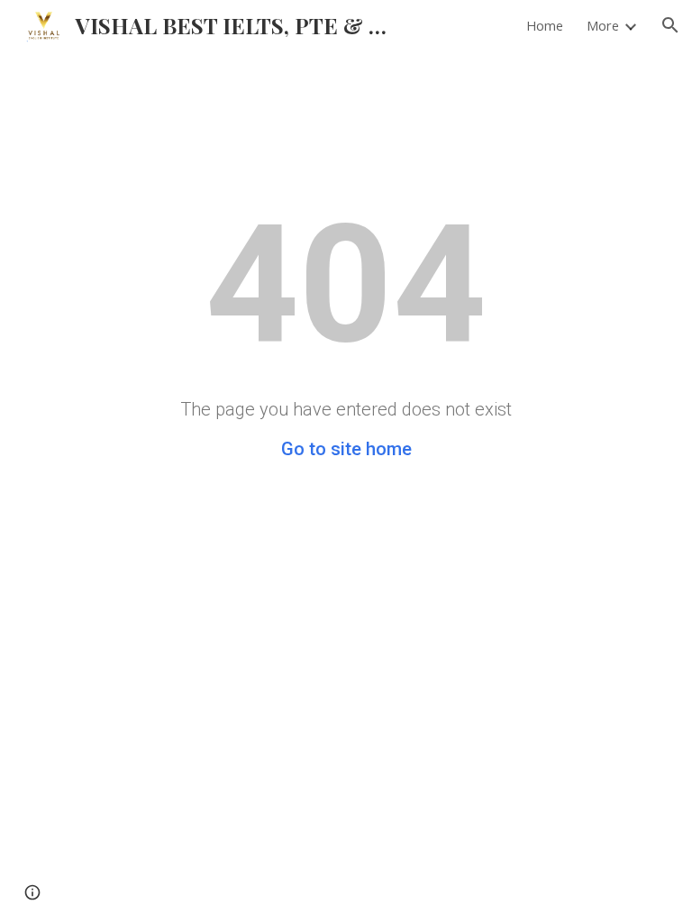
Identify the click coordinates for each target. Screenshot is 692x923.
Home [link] (544, 25)
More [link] (603, 25)
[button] (670, 25)
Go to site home (346, 449)
